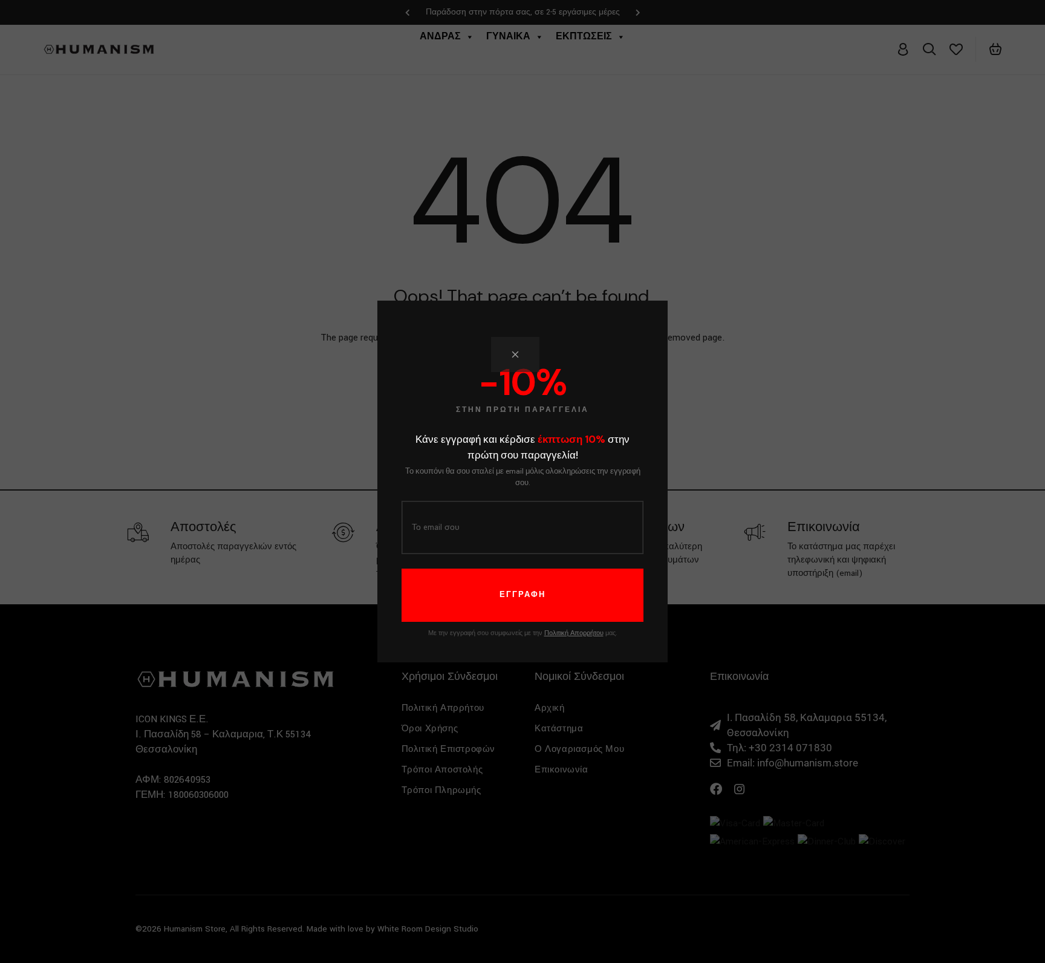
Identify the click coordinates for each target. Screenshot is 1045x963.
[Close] (515, 354)
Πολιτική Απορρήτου (574, 633)
